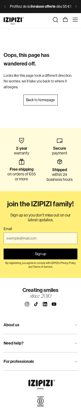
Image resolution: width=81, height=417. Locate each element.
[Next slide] (76, 7)
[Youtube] (54, 304)
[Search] (55, 20)
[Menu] (75, 19)
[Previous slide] (5, 7)
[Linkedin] (45, 304)
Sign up (40, 254)
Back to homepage (40, 100)
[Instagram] (27, 304)
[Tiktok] (36, 304)
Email (8, 229)
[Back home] (14, 20)
